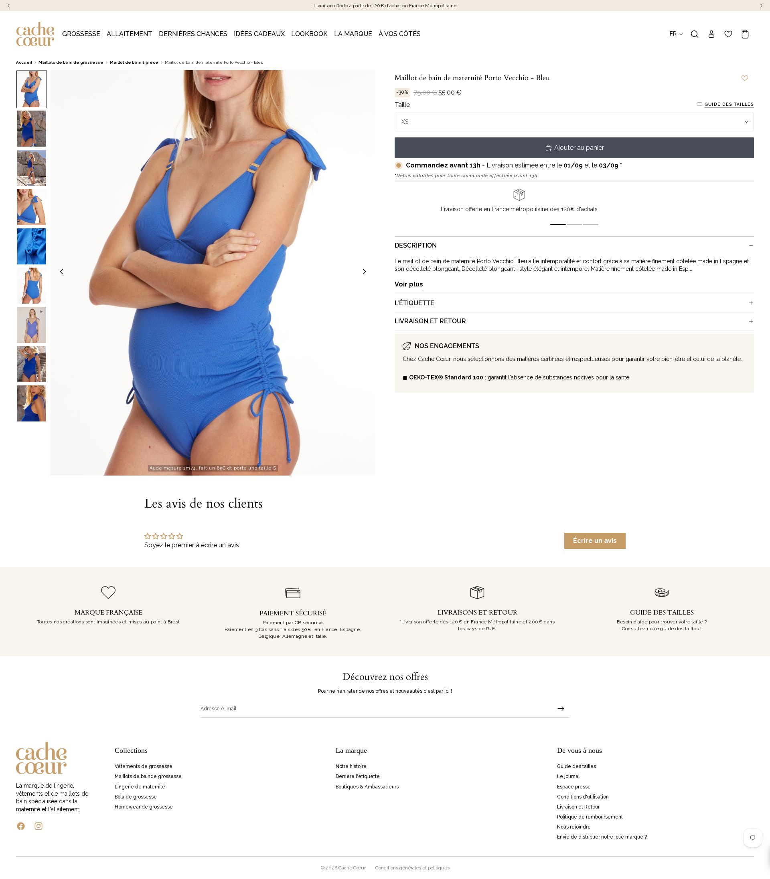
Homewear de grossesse (144, 807)
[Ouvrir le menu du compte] (711, 34)
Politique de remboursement (590, 817)
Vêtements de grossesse (143, 766)
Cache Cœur (352, 868)
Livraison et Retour (578, 807)
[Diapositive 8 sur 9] (31, 364)
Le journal (568, 776)
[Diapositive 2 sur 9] (31, 129)
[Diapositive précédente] (59, 273)
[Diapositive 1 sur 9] (31, 89)
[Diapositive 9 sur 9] (31, 403)
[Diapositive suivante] (366, 273)
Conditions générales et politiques (412, 868)
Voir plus (409, 284)
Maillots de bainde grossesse (148, 776)
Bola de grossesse (136, 797)
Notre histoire (351, 766)
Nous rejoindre (574, 827)
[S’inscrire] (561, 708)
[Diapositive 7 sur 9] (31, 325)
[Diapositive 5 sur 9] (31, 246)
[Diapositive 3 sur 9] (31, 168)
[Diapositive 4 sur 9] (31, 207)
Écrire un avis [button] (595, 540)
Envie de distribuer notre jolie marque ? (602, 837)
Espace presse (574, 786)
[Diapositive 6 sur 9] (31, 286)
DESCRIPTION (416, 245)
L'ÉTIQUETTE (414, 302)
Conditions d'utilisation (583, 797)
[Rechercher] (694, 34)
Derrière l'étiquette (358, 776)
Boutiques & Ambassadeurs (367, 786)
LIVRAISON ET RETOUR (430, 321)
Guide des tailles (729, 104)
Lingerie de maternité (140, 786)
